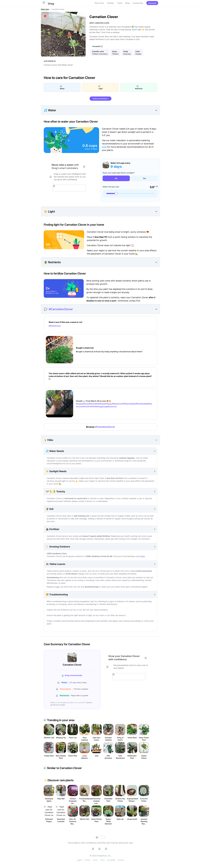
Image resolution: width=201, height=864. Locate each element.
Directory (121, 860)
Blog (127, 3)
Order (137, 51)
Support (79, 860)
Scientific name (98, 51)
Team (119, 3)
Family (125, 51)
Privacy (95, 860)
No (116, 178)
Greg (104, 147)
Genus (114, 51)
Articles (110, 3)
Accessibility (111, 860)
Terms (102, 860)
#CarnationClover (61, 309)
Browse (100, 426)
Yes (144, 178)
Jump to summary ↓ (100, 99)
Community (138, 3)
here (143, 556)
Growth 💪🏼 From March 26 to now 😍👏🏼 (114, 404)
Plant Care (99, 3)
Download (152, 3)
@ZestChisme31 (56, 15)
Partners (87, 860)
